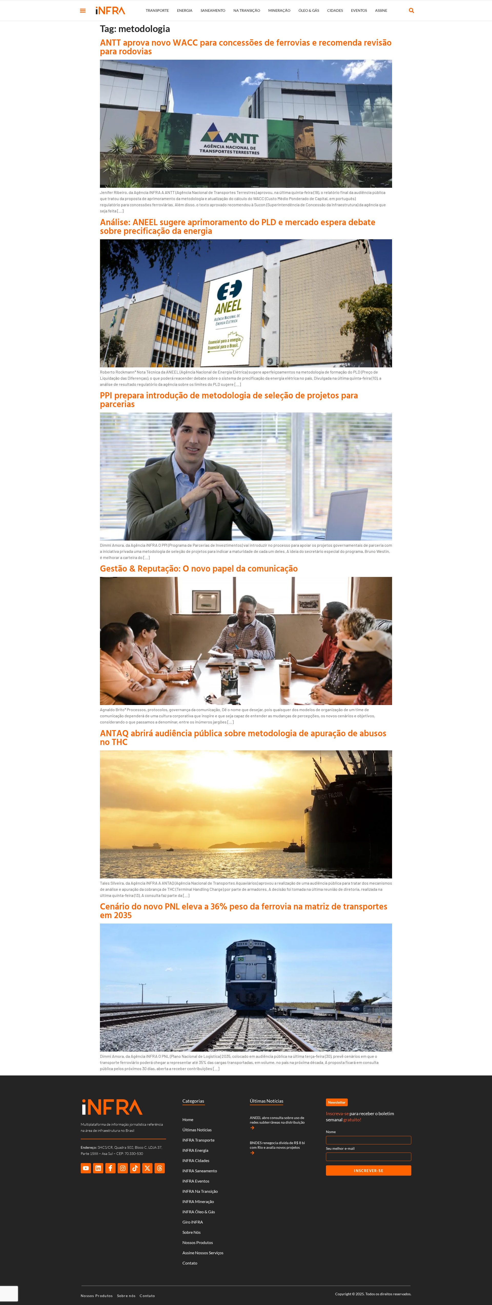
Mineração (279, 10)
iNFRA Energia (195, 1150)
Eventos (359, 10)
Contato (189, 1262)
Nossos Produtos (197, 1242)
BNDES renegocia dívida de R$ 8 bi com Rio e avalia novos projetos (277, 1145)
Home (187, 1119)
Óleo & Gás (309, 10)
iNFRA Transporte (198, 1139)
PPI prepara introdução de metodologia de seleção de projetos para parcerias (229, 399)
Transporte (157, 10)
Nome (331, 1132)
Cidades (335, 10)
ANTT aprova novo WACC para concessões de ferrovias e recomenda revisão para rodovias (246, 47)
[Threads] (160, 1168)
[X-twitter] (147, 1168)
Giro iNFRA (192, 1221)
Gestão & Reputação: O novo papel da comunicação (199, 568)
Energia (184, 10)
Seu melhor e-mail (340, 1148)
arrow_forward (252, 1128)
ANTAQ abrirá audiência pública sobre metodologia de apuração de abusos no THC (243, 737)
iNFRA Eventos (195, 1180)
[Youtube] (86, 1168)
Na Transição (246, 10)
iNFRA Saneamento (199, 1170)
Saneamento (213, 10)
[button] (82, 10)
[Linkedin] (98, 1168)
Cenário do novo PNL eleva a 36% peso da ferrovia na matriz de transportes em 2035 (243, 910)
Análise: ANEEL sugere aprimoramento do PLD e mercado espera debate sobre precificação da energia (237, 226)
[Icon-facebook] (110, 1168)
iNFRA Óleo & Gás (198, 1211)
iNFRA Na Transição (200, 1191)
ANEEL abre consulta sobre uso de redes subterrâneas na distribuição (277, 1119)
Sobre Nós (191, 1232)
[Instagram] (123, 1168)
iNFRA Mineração (198, 1201)
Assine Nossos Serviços (202, 1252)
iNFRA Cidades (195, 1160)
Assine (381, 10)
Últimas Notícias (197, 1129)
